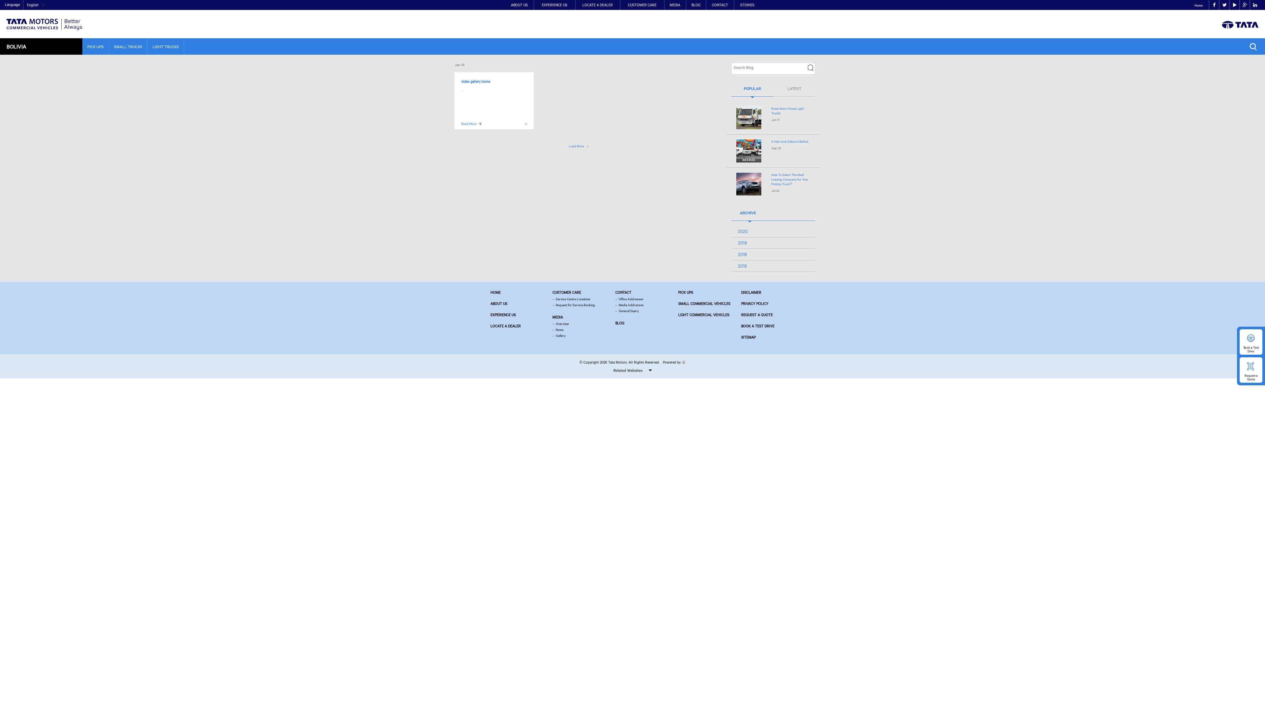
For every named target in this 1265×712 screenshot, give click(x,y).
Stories (747, 5)
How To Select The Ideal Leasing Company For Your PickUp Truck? (789, 179)
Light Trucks (166, 46)
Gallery (561, 336)
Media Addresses (631, 305)
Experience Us (554, 5)
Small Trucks (128, 46)
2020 (743, 231)
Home (1199, 5)
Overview (562, 324)
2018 (742, 254)
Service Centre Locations (573, 299)
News (560, 330)
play (1234, 5)
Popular (752, 88)
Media (675, 5)
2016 (742, 266)
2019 (742, 243)
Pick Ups (95, 46)
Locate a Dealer (597, 5)
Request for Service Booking (575, 305)
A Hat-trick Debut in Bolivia (789, 141)
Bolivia (16, 46)
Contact (720, 5)
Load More (576, 146)
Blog (695, 5)
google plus (1245, 5)
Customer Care (642, 5)
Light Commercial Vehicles (703, 314)
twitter (1224, 5)
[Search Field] (1255, 47)
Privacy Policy (755, 303)
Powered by (672, 362)
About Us (519, 5)
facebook (1214, 5)
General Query (629, 311)
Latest (794, 88)
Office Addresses (631, 299)
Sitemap (748, 337)
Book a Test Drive (757, 326)
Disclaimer (751, 292)
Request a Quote (757, 314)
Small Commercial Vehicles (704, 303)
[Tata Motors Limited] (44, 20)
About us (499, 303)
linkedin (1255, 5)
